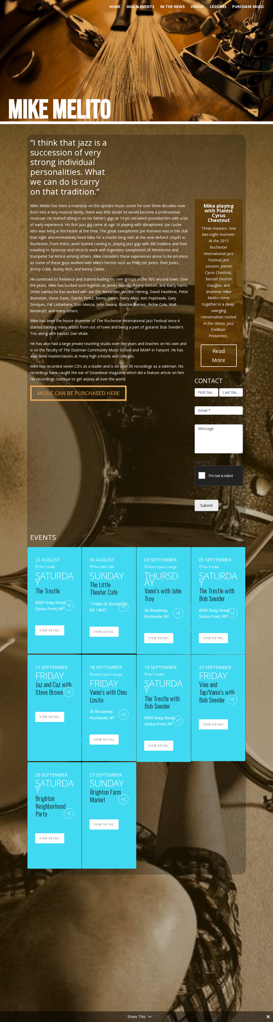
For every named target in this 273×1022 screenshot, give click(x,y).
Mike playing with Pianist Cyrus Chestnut (218, 213)
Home (115, 7)
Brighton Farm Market (105, 795)
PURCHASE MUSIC (248, 7)
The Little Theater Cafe (104, 588)
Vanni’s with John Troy (162, 594)
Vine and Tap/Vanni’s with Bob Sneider (217, 691)
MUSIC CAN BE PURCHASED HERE (78, 393)
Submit (206, 505)
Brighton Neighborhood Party (50, 805)
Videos (197, 7)
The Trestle (47, 590)
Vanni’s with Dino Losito (108, 695)
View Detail (49, 630)
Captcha (202, 461)
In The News (172, 7)
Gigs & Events (140, 7)
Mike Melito (59, 110)
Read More (218, 355)
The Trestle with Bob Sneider (216, 594)
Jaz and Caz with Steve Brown (53, 688)
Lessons (218, 7)
